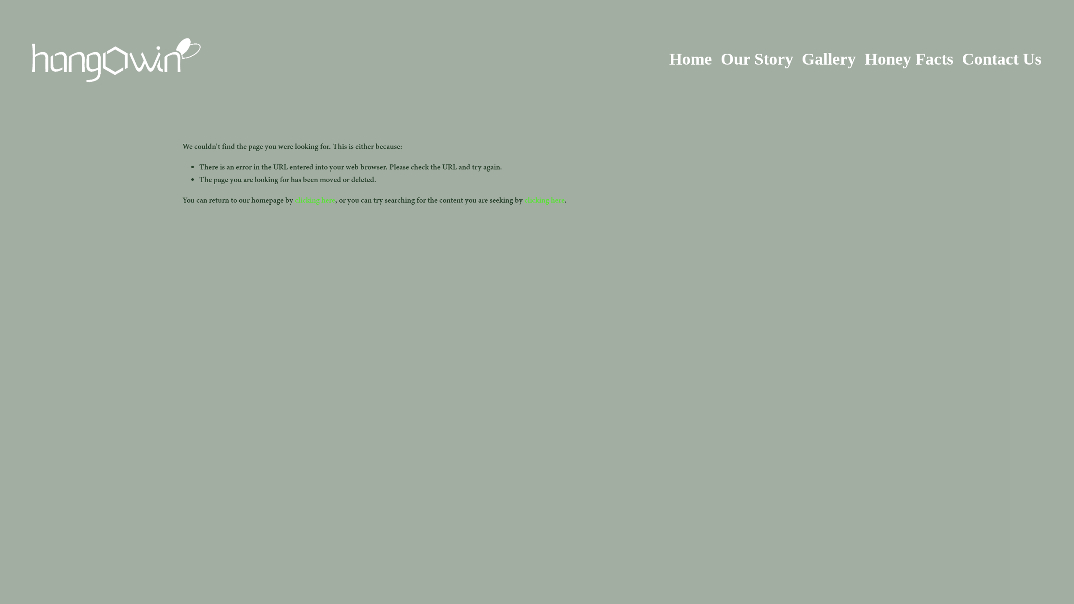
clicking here (315, 200)
